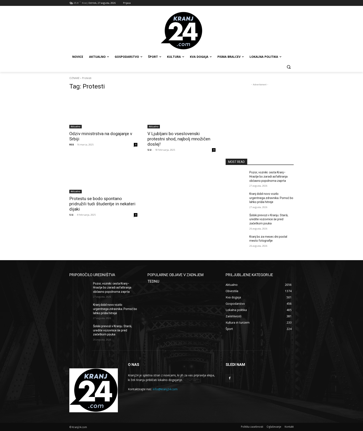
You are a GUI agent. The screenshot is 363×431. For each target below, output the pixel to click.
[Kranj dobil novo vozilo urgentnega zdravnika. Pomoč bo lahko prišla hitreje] (236, 199)
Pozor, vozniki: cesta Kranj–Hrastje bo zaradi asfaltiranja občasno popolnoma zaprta (268, 176)
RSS (71, 144)
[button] (289, 67)
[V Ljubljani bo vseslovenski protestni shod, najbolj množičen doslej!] (181, 111)
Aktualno (75, 126)
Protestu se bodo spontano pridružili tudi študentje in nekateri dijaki (102, 204)
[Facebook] (230, 378)
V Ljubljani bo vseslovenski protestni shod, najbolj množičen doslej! (178, 139)
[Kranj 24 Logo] (93, 390)
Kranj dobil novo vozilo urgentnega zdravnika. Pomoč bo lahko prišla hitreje (271, 198)
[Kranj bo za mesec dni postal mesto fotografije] (236, 242)
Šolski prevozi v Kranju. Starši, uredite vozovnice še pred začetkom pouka (268, 219)
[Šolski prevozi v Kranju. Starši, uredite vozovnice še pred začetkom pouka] (236, 220)
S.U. (149, 149)
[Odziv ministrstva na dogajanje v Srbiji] (103, 111)
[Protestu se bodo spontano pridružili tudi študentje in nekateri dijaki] (103, 176)
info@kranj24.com (165, 389)
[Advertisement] (259, 113)
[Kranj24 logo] (181, 31)
